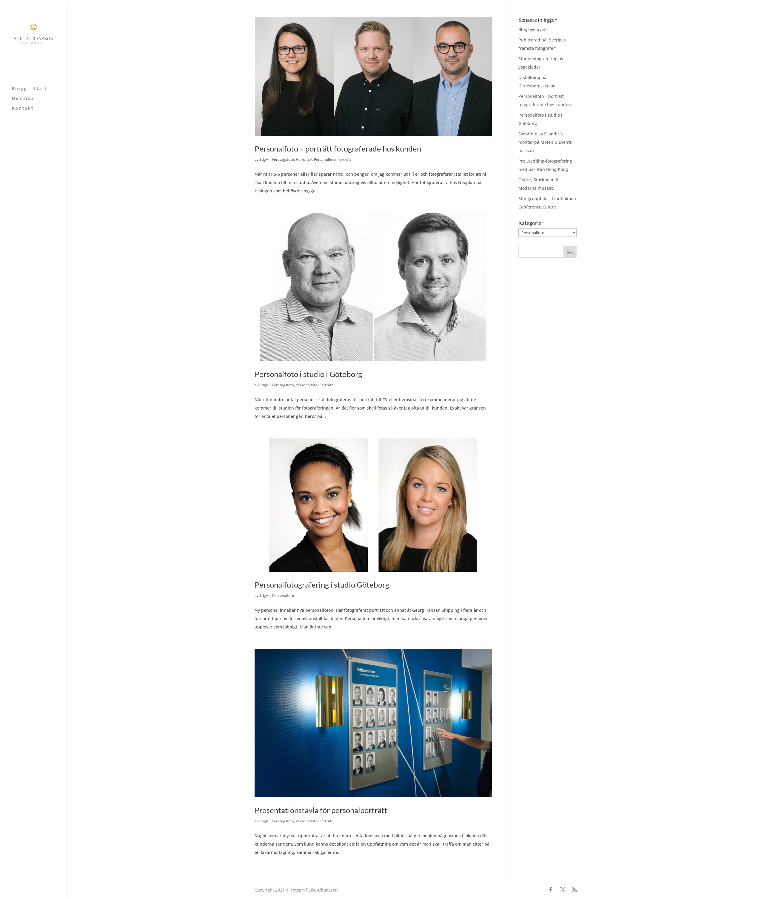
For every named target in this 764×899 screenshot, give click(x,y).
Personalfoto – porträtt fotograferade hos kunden (338, 148)
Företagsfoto (283, 159)
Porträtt (344, 159)
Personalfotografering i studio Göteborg (322, 584)
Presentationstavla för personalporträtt (321, 810)
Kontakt (23, 108)
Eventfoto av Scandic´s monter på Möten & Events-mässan (545, 142)
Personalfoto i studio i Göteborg (308, 374)
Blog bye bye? (532, 29)
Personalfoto (325, 159)
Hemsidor (304, 159)
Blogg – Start (29, 88)
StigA (263, 159)
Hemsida (23, 98)
